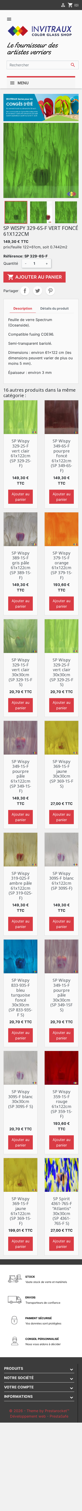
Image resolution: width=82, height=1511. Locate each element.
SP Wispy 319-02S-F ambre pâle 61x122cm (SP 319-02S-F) (20, 886)
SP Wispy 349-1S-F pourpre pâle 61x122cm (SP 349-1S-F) (20, 776)
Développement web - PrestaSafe (39, 1416)
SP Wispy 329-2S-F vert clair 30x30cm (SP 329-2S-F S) (61, 672)
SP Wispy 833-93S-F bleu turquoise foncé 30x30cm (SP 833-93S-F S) (20, 997)
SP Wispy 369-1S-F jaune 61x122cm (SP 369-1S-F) (20, 1211)
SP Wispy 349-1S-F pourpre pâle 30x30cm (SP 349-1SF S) (61, 994)
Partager (24, 290)
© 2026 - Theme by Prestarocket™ (39, 1410)
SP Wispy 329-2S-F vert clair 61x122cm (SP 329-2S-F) (20, 453)
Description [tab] (22, 308)
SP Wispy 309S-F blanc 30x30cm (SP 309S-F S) (20, 1099)
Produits (13, 1368)
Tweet (37, 290)
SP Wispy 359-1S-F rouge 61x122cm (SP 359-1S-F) (61, 1104)
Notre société (19, 1377)
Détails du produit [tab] (54, 308)
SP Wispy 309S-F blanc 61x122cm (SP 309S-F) (61, 881)
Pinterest (50, 290)
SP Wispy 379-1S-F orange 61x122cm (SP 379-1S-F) (61, 565)
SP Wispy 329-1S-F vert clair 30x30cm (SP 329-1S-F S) (20, 672)
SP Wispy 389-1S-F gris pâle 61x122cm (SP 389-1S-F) (20, 565)
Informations (18, 1396)
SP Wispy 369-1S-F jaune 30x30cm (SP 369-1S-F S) (61, 774)
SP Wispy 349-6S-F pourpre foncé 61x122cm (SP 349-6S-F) (61, 455)
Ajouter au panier (34, 277)
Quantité (10, 263)
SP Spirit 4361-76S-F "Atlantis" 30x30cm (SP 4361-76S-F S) (61, 1211)
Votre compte (19, 1387)
